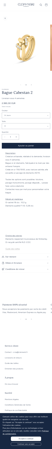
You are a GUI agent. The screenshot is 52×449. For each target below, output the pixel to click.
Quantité (5, 132)
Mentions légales (12, 399)
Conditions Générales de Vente (18, 405)
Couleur (5, 110)
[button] (4, 5)
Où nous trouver (11, 384)
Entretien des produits (14, 369)
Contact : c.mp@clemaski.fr (16, 352)
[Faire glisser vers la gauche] (20, 84)
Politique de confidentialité (16, 410)
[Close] (50, 415)
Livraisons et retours (13, 358)
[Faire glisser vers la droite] (31, 84)
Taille (4, 121)
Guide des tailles (12, 363)
